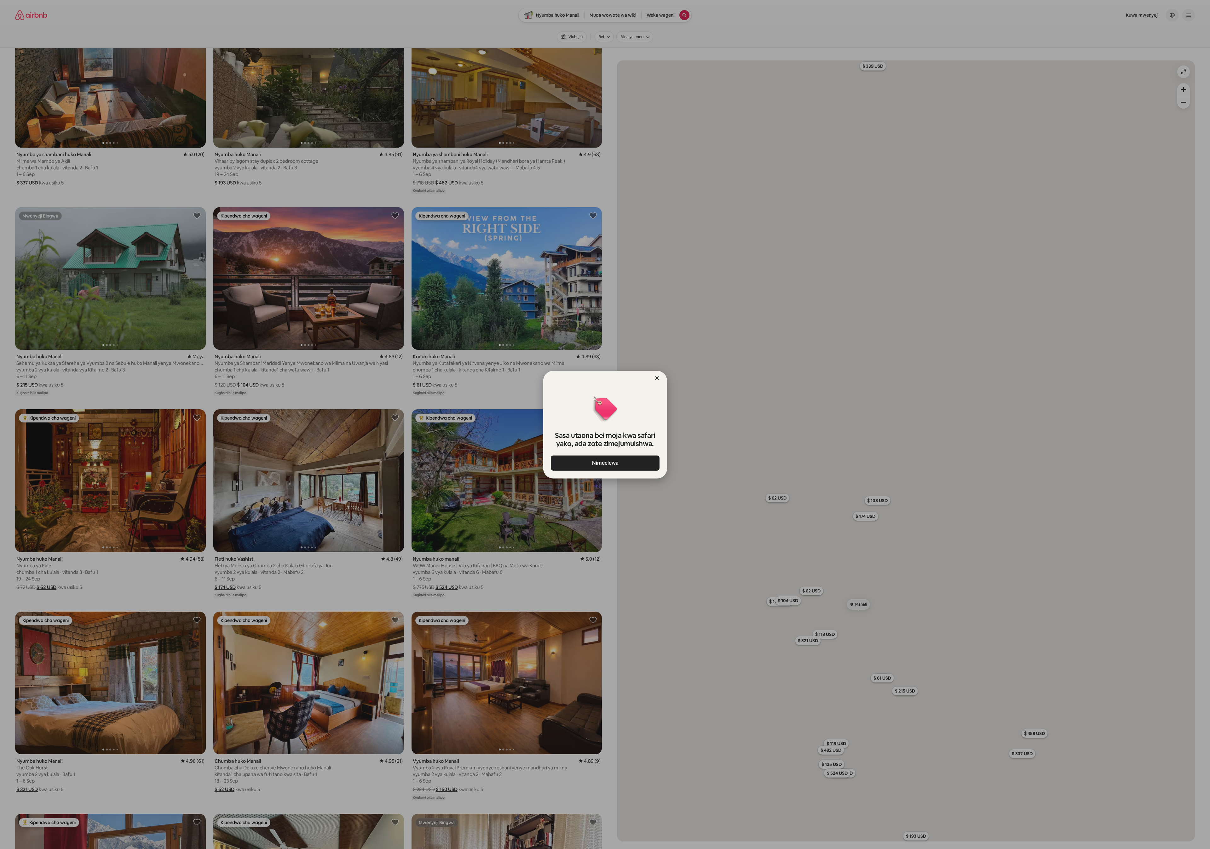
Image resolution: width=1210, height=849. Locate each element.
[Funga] (657, 378)
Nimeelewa (605, 463)
